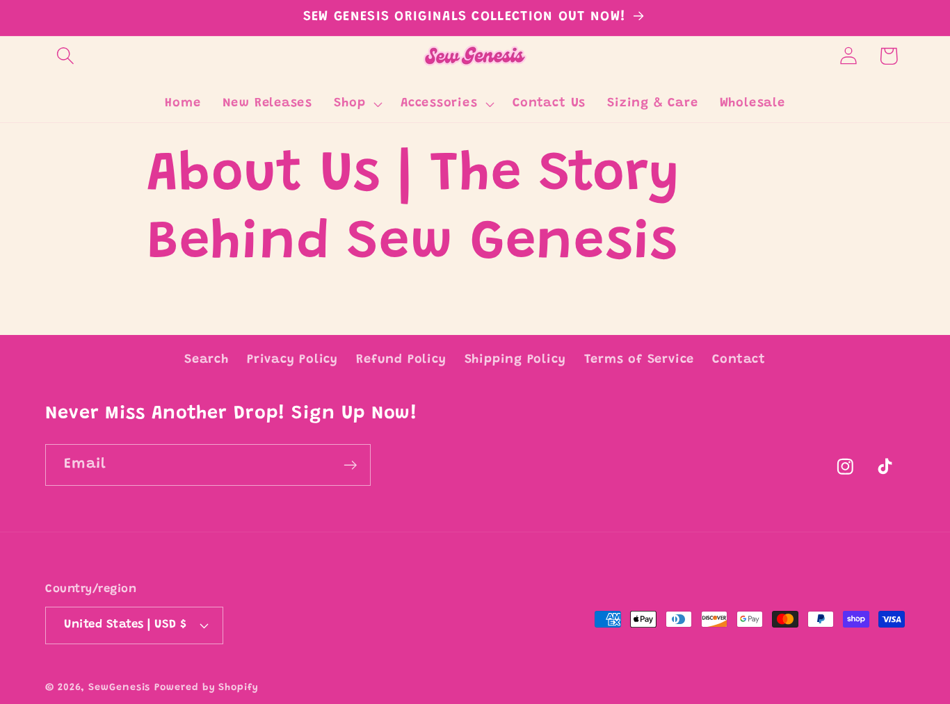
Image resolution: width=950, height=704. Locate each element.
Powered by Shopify (206, 687)
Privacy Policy (292, 360)
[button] (65, 56)
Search (206, 360)
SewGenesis (119, 687)
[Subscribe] (350, 465)
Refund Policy (401, 360)
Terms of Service (639, 360)
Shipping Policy (515, 360)
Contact (738, 360)
